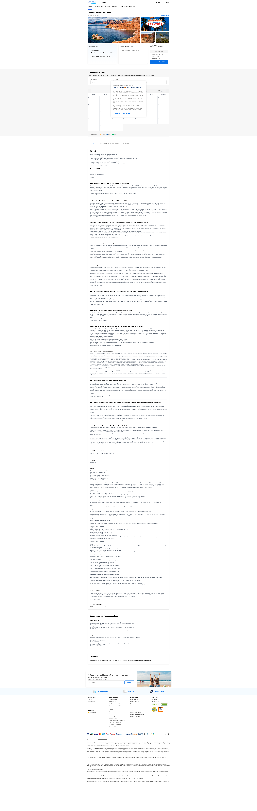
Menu (104, 2)
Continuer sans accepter (136, 82)
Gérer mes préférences (114, 726)
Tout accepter (127, 113)
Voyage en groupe (91, 705)
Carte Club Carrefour (113, 713)
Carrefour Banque (134, 705)
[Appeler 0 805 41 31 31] (160, 704)
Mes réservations (155, 701)
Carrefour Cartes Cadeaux (135, 712)
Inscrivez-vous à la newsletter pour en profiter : (98, 679)
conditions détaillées (140, 758)
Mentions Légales (112, 716)
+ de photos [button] (162, 37)
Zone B (109, 134)
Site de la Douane (112, 701)
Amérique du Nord (99, 6)
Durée (116, 79)
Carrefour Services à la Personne (137, 714)
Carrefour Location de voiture (136, 703)
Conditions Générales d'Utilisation (116, 705)
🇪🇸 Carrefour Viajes (92, 712)
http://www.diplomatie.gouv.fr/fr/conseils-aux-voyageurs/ (140, 660)
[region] (128, 99)
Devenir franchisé (91, 701)
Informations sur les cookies (115, 722)
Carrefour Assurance (134, 710)
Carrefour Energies (134, 708)
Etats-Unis (107, 6)
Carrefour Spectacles (134, 701)
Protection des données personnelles (117, 720)
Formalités (126, 143)
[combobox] (102, 81)
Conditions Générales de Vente (115, 703)
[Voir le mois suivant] (167, 91)
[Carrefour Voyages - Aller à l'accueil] (94, 2)
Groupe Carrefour (134, 699)
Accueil (90, 6)
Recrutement (90, 703)
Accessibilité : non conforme (115, 724)
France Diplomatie (113, 699)
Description (93, 143)
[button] (114, 30)
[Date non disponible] (93, 99)
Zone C (115, 134)
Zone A (103, 134)
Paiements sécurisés (113, 711)
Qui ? (141, 79)
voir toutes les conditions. (102, 739)
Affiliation (90, 699)
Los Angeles (114, 6)
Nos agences (154, 699)
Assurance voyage (91, 708)
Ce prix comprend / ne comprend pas (109, 143)
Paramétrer (117, 113)
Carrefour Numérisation (135, 716)
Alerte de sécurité (113, 718)
